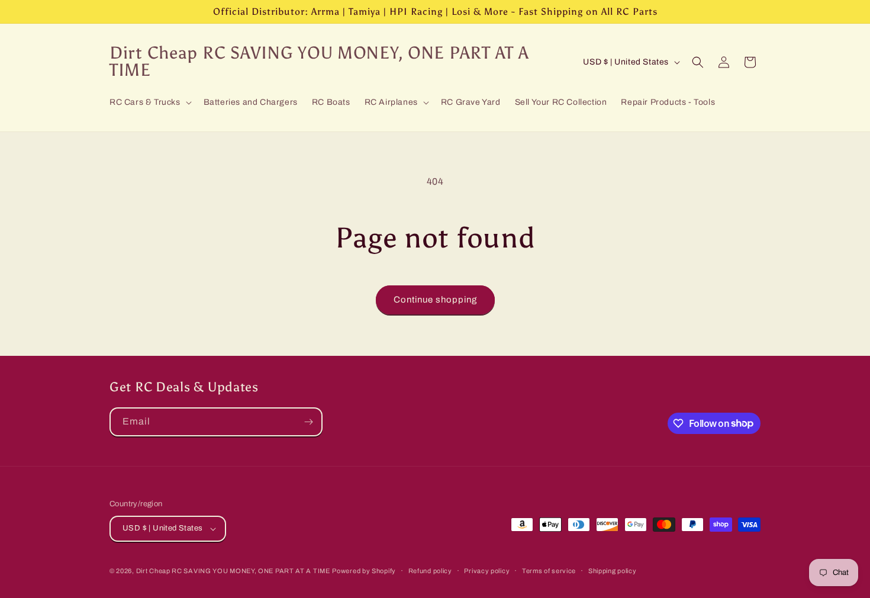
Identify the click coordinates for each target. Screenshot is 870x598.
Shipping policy (612, 570)
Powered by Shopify (364, 570)
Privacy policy (487, 570)
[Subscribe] (308, 421)
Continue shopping (435, 299)
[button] (149, 102)
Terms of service (549, 570)
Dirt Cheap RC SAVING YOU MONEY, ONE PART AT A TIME (233, 570)
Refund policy (430, 570)
